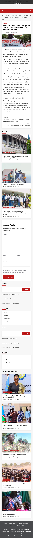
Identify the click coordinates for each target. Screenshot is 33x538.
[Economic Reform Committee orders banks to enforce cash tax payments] (16, 413)
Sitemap (23, 533)
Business (22, 1)
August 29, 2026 (13, 399)
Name (5, 255)
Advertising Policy (13, 529)
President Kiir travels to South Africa (13, 184)
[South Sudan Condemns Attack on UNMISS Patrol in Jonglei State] (16, 144)
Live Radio (13, 531)
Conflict (4, 152)
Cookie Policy (6, 531)
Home (5, 1)
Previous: (16, 119)
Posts (10, 533)
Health (13, 1)
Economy (5, 421)
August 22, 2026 (13, 216)
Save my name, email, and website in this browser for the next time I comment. (14, 271)
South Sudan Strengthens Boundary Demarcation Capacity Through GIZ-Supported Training (16, 213)
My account (20, 531)
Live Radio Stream (17, 3)
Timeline (23, 536)
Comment (6, 234)
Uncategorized (15, 450)
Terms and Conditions (14, 536)
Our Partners (28, 531)
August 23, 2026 (13, 186)
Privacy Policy (16, 533)
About (6, 529)
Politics (27, 1)
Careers (21, 529)
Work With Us (6, 318)
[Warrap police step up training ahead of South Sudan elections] (16, 472)
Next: (17, 124)
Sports (17, 1)
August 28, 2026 (13, 487)
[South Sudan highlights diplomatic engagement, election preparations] (16, 384)
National (5, 23)
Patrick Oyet (6, 32)
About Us (5, 315)
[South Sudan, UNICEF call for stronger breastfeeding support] (16, 501)
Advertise (5, 321)
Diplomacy (5, 207)
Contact (5, 312)
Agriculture (5, 450)
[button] (3, 11)
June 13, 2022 (14, 32)
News (9, 1)
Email (19, 255)
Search (4, 284)
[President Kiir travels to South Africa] (16, 173)
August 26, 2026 (13, 159)
